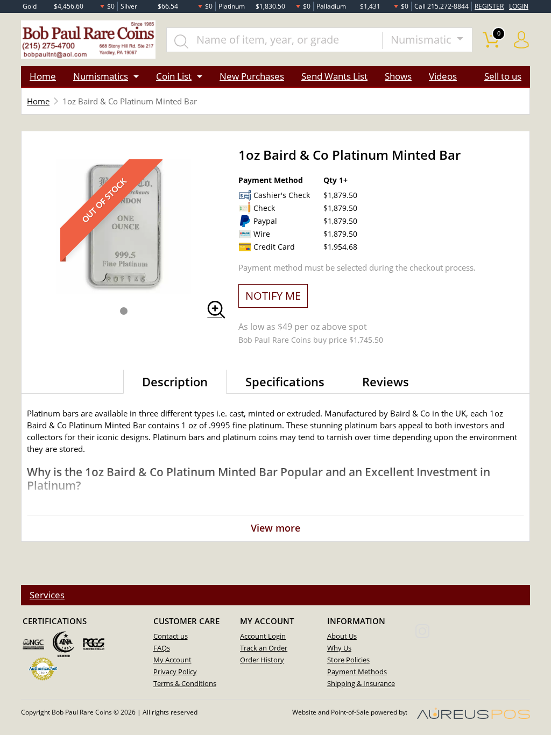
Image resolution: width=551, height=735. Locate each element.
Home (43, 76)
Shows (398, 76)
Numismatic (422, 39)
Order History (262, 660)
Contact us (170, 636)
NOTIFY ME (273, 295)
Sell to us (502, 76)
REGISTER (489, 6)
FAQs (161, 648)
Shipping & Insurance (361, 683)
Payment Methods (357, 671)
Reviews (385, 381)
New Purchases (252, 76)
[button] (123, 311)
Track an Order (263, 648)
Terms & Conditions (184, 683)
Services (47, 595)
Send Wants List (334, 76)
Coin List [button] (174, 76)
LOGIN (518, 6)
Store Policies (348, 660)
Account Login (263, 636)
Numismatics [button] (100, 76)
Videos (443, 76)
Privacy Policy (175, 671)
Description (175, 381)
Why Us (339, 648)
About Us (342, 636)
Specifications (284, 381)
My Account (172, 660)
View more (275, 527)
